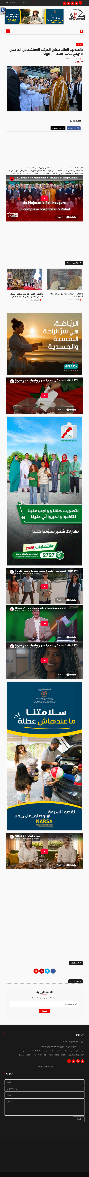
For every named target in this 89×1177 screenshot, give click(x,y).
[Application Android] (76, 2)
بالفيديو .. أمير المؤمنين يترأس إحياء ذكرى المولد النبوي (66, 295)
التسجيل (44, 1011)
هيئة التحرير (32, 2)
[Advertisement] (44, 150)
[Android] (82, 1061)
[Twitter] (68, 2)
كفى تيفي (79, 44)
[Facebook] (64, 2)
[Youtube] (72, 2)
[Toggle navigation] (8, 31)
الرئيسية (3, 13)
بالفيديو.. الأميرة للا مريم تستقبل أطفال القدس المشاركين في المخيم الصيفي (26, 295)
